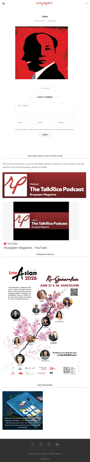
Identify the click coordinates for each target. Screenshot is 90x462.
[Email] (57, 444)
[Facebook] (33, 444)
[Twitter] (41, 444)
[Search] (86, 3)
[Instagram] (49, 444)
